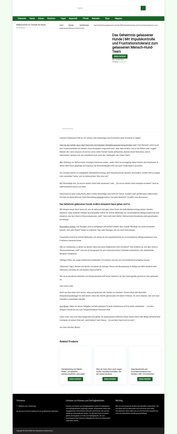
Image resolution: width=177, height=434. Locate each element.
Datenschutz (48, 431)
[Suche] (143, 8)
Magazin (118, 18)
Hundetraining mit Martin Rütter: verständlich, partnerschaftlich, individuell (73, 371)
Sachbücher (84, 25)
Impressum (39, 431)
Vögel (63, 18)
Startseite (22, 18)
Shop (107, 18)
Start (61, 25)
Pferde (86, 18)
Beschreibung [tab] (67, 129)
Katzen (41, 18)
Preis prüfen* (120, 56)
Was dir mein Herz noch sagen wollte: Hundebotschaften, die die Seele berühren (109, 371)
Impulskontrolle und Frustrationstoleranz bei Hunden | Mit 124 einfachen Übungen (142, 373)
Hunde (32, 18)
